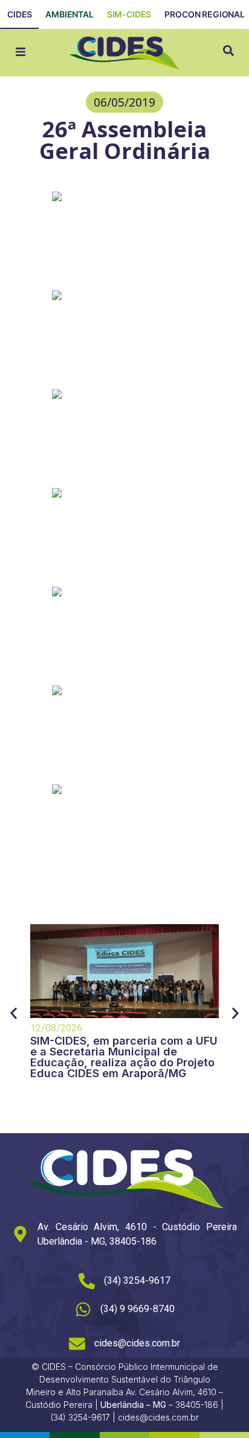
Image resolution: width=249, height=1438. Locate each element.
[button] (124, 102)
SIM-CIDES (129, 14)
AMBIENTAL (69, 14)
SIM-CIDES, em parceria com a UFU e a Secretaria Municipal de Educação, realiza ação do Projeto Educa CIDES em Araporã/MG (124, 1057)
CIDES (19, 14)
